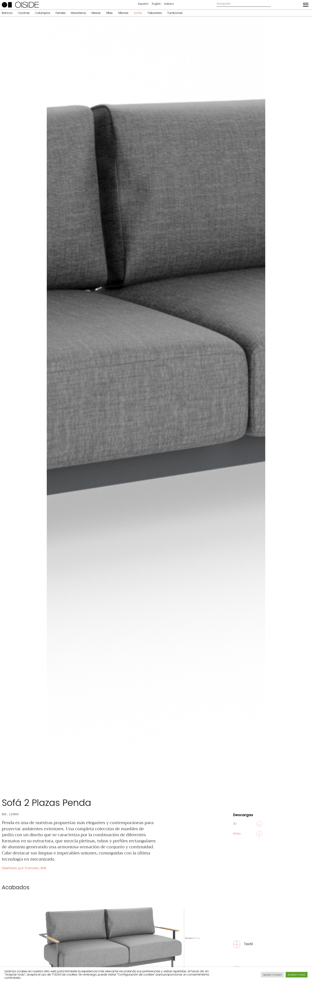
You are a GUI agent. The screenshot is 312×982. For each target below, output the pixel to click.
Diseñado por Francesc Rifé (24, 868)
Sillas (109, 13)
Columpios (42, 13)
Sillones (123, 13)
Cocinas (24, 13)
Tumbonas (175, 13)
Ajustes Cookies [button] (272, 974)
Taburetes (154, 13)
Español (143, 4)
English (156, 4)
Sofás (138, 13)
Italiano (169, 4)
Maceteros (78, 13)
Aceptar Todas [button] (296, 974)
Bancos (7, 13)
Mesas (96, 13)
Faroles (61, 13)
